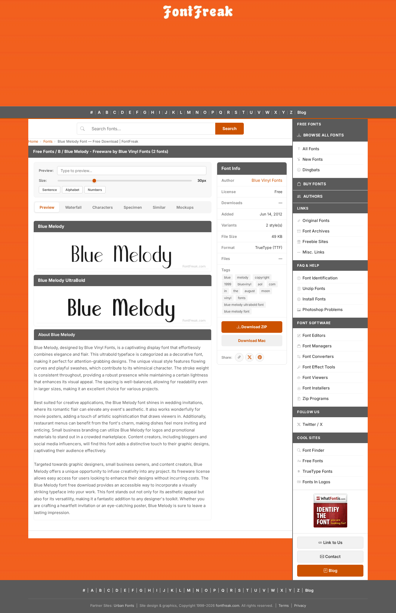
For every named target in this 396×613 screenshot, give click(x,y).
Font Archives (316, 231)
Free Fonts (43, 151)
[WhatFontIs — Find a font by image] (330, 526)
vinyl (227, 298)
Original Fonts (316, 220)
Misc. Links (313, 252)
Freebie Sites (315, 241)
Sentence (49, 190)
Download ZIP (254, 326)
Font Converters (318, 356)
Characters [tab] (102, 207)
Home (33, 141)
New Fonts (313, 159)
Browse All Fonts (323, 135)
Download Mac (252, 340)
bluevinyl (244, 284)
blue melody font (236, 311)
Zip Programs (316, 398)
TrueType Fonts (317, 471)
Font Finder (313, 450)
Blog (301, 112)
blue (227, 277)
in (225, 291)
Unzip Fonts (314, 288)
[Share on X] (249, 357)
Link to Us (332, 542)
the (235, 291)
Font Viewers (315, 377)
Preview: (46, 170)
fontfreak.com (227, 605)
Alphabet (72, 190)
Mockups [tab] (185, 207)
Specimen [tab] (133, 207)
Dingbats (311, 169)
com (272, 284)
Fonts (48, 141)
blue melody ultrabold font (244, 305)
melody (242, 277)
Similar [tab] (159, 207)
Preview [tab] (47, 207)
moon (265, 291)
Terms (284, 605)
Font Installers (316, 388)
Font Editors (314, 335)
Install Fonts (314, 299)
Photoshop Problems (323, 309)
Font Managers (317, 345)
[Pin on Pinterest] (259, 357)
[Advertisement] (198, 66)
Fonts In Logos (316, 481)
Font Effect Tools (319, 366)
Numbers (95, 190)
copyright (262, 277)
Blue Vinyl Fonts (134, 151)
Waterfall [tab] (73, 207)
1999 (227, 284)
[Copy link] (239, 357)
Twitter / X (313, 424)
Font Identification (320, 277)
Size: (43, 180)
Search (230, 128)
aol (260, 284)
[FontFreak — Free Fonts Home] (197, 12)
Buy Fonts (314, 183)
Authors (313, 196)
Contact (332, 556)
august (250, 291)
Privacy (300, 605)
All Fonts (311, 148)
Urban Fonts (124, 605)
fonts (241, 298)
